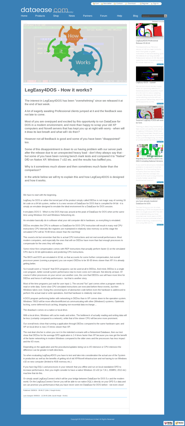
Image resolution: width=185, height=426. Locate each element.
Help (119, 15)
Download (132, 3)
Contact (119, 3)
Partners (87, 15)
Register (145, 3)
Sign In (156, 3)
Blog (135, 15)
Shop (56, 15)
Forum (103, 15)
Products (40, 15)
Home (24, 15)
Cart (97, 3)
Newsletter (107, 3)
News (72, 15)
